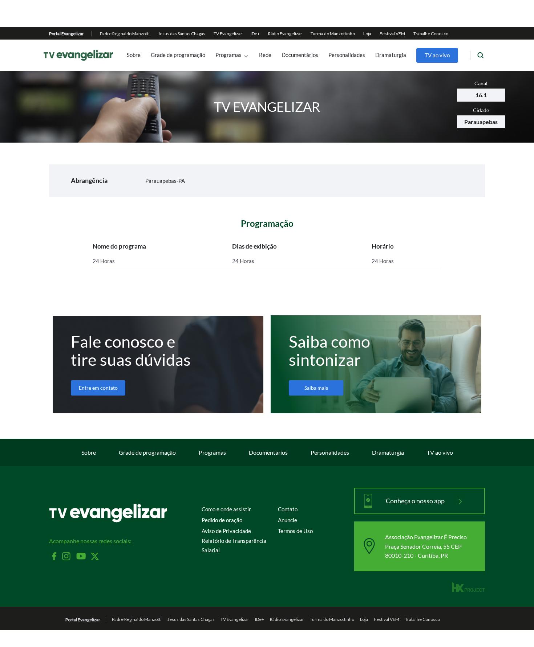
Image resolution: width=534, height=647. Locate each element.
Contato (288, 509)
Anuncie (287, 520)
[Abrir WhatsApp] (516, 629)
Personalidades (346, 55)
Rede (265, 55)
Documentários (300, 55)
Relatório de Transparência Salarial (234, 545)
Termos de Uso (295, 531)
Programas (228, 55)
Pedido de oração (222, 520)
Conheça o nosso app (416, 501)
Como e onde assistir (226, 509)
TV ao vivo (437, 55)
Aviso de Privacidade (226, 531)
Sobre (134, 55)
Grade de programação (178, 55)
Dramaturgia (390, 55)
